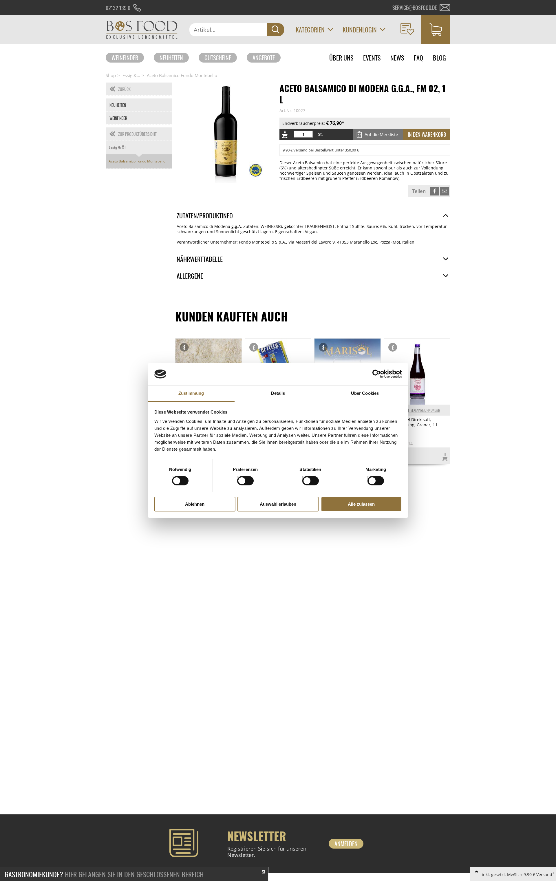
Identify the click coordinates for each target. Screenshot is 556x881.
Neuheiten (171, 57)
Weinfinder (124, 57)
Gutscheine (217, 57)
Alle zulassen (361, 504)
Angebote (264, 57)
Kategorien (310, 29)
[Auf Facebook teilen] (434, 191)
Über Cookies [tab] (365, 393)
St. (320, 134)
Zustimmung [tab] (191, 393)
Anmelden (346, 843)
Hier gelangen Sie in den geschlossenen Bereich (104, 874)
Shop (111, 75)
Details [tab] (278, 393)
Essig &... (131, 75)
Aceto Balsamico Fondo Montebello (182, 75)
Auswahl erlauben (278, 504)
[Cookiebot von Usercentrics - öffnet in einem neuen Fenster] (376, 374)
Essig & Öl (117, 147)
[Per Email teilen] (444, 191)
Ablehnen (194, 504)
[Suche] (275, 29)
